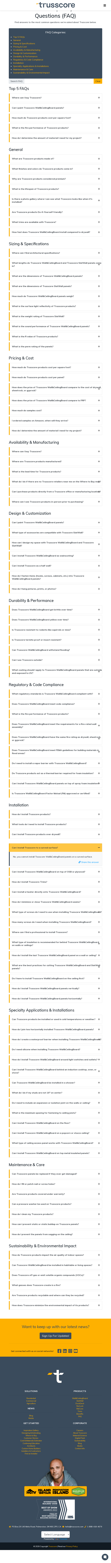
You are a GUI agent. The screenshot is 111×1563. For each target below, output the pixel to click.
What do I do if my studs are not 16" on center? (37, 1092)
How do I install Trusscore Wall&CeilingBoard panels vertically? (45, 988)
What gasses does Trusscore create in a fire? (36, 1285)
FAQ (80, 1416)
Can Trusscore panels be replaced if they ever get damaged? (44, 1173)
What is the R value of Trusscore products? (35, 336)
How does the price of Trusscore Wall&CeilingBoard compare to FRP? (49, 400)
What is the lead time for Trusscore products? (36, 471)
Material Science (80, 1435)
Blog (31, 1416)
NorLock (79, 1406)
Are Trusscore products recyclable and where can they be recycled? (48, 1295)
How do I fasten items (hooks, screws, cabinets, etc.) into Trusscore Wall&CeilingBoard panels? (48, 577)
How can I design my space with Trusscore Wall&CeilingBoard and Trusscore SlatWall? (53, 544)
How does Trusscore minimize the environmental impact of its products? (50, 1305)
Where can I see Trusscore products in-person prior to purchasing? (48, 501)
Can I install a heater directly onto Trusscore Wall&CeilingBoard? (46, 891)
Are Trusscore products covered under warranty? (38, 1194)
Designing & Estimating (31, 1433)
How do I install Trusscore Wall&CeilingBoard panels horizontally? (47, 998)
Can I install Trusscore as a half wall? (31, 565)
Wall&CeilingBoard (80, 1398)
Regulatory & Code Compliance (28, 59)
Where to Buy (31, 1435)
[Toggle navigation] (104, 5)
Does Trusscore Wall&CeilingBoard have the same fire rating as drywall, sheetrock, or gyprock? (56, 738)
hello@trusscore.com (74, 1527)
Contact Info (80, 1448)
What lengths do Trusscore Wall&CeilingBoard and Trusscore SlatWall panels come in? (56, 264)
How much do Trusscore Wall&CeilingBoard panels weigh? (43, 296)
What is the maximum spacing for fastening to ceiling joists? (44, 1112)
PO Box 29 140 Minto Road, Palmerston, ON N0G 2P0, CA (36, 1527)
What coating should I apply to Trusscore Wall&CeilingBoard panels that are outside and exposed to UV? (57, 671)
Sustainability (79, 1441)
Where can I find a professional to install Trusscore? (40, 932)
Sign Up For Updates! (55, 1335)
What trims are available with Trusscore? (34, 222)
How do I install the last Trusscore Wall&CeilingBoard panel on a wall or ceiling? (54, 955)
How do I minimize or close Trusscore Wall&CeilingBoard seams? (46, 902)
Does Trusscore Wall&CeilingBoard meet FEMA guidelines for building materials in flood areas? (55, 751)
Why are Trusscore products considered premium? (39, 178)
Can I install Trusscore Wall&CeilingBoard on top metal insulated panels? (50, 1153)
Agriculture (31, 1403)
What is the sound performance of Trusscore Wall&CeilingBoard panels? (51, 326)
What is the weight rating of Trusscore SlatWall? (38, 316)
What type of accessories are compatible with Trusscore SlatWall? (47, 532)
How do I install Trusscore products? (31, 814)
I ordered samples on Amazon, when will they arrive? (40, 420)
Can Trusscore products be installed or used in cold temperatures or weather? (53, 1019)
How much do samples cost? (27, 410)
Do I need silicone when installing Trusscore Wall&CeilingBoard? (46, 1049)
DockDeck (80, 1403)
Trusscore (52, 1546)
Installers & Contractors (31, 1451)
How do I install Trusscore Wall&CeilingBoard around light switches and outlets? (54, 1059)
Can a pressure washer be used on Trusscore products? (41, 1204)
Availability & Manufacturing (26, 50)
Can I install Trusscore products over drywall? (36, 834)
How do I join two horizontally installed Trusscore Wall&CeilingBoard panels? (53, 1029)
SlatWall (79, 1401)
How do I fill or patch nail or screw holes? (33, 1184)
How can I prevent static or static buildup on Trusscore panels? (45, 1224)
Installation (18, 63)
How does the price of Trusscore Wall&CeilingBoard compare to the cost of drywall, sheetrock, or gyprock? (56, 389)
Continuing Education (31, 1443)
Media (31, 1418)
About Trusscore (80, 1433)
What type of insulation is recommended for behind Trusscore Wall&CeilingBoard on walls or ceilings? (55, 943)
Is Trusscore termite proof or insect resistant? (36, 639)
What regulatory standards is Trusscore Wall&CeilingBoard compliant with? (52, 693)
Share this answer (90, 862)
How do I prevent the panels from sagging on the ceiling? (42, 1234)
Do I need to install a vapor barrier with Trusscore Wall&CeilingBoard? (49, 763)
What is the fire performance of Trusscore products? (40, 127)
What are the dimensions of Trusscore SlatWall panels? (42, 286)
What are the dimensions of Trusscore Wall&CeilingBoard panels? (47, 276)
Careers (79, 1430)
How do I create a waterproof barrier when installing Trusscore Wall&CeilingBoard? (56, 1039)
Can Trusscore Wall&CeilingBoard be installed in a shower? (43, 1082)
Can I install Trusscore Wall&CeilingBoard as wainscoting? (43, 555)
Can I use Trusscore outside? (27, 660)
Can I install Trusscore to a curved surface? (35, 847)
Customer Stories (31, 1438)
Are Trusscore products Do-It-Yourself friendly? (37, 212)
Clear (97, 81)
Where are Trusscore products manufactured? (37, 461)
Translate (63, 1539)
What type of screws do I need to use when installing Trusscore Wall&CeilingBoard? (57, 912)
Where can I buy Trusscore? (27, 97)
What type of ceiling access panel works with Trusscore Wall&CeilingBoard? (52, 1143)
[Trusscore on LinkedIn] (65, 1351)
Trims (80, 1411)
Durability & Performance (25, 56)
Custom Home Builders (31, 1448)
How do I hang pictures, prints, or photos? (34, 588)
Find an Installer (31, 1454)
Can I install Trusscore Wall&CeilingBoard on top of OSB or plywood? (48, 871)
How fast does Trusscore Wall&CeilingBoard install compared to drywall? (51, 232)
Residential (31, 1398)
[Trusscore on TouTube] (76, 1351)
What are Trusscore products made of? (33, 158)
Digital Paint (80, 1438)
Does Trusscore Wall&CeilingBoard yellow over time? (40, 619)
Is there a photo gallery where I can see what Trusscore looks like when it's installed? (52, 200)
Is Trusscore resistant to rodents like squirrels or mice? (41, 629)
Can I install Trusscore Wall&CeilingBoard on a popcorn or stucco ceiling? (50, 1133)
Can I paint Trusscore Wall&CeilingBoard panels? (38, 107)
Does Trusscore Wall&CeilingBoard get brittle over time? (42, 609)
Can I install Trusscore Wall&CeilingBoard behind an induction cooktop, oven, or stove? (54, 1071)
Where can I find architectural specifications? (36, 253)
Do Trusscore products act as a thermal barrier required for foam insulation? (53, 773)
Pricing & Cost (20, 46)
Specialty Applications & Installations (31, 66)
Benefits (79, 1414)
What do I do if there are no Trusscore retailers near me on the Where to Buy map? (56, 481)
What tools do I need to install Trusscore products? (39, 824)
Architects (31, 1446)
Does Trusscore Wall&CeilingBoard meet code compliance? (43, 704)
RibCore (79, 1409)
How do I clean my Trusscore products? (32, 1214)
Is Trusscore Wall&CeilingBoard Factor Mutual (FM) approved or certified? (51, 793)
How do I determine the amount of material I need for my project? (47, 138)
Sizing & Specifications (24, 43)
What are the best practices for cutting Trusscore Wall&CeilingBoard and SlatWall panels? (56, 967)
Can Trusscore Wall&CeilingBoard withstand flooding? (41, 650)
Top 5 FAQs (19, 37)
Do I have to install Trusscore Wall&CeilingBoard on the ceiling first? (48, 978)
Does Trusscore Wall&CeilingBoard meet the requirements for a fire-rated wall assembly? (54, 725)
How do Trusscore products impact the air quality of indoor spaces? (48, 1255)
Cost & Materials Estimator (31, 1441)
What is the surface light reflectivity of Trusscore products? (44, 306)
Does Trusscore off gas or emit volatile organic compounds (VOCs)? (48, 1275)
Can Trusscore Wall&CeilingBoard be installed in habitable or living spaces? (52, 1265)
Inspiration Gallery (31, 1430)
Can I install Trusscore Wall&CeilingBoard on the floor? (41, 1123)
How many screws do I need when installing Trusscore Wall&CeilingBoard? (52, 922)
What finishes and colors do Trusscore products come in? (42, 168)
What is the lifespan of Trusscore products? (35, 189)
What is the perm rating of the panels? (32, 346)
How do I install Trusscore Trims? (29, 881)
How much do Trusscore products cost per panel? (38, 377)
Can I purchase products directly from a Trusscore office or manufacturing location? (56, 491)
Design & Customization (24, 53)
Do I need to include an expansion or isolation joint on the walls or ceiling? (51, 1102)
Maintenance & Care (23, 69)
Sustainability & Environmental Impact (31, 72)
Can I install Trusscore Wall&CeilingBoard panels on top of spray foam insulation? (55, 783)
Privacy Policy (72, 1546)
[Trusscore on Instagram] (70, 1351)
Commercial (31, 1401)
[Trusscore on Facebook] (60, 1351)
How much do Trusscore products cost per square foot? (41, 117)
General (17, 40)
